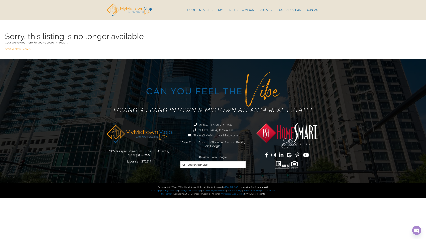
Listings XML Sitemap (190, 190)
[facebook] (266, 155)
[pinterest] (297, 155)
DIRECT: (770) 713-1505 (215, 125)
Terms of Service (251, 190)
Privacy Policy (234, 190)
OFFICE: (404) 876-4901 (215, 130)
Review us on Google (213, 157)
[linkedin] (281, 155)
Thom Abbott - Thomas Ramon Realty (217, 142)
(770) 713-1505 (231, 187)
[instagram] (273, 155)
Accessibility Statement (214, 190)
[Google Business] (289, 155)
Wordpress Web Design (232, 194)
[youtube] (306, 155)
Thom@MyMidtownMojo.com (215, 135)
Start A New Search (18, 49)
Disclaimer (166, 194)
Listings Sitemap (169, 190)
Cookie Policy (268, 190)
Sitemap (155, 190)
